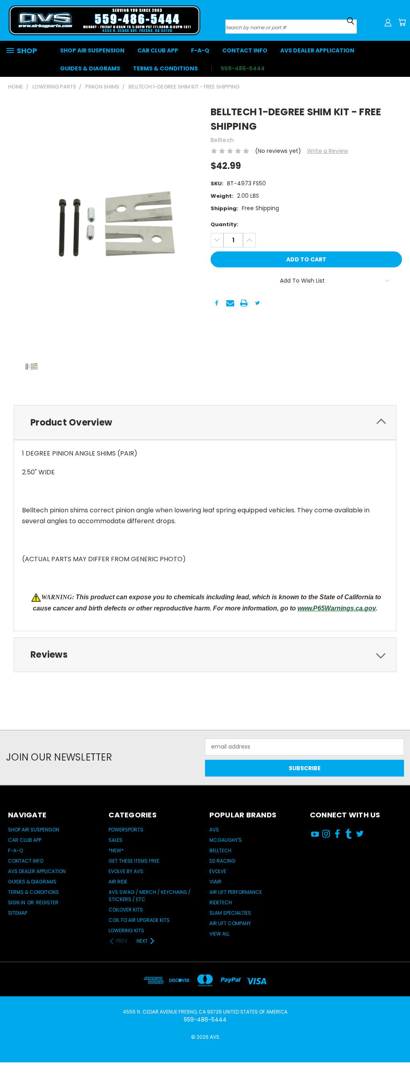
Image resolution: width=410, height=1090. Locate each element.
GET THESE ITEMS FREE (134, 860)
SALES (116, 840)
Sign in (17, 902)
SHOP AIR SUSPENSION (92, 50)
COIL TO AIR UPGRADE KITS (139, 920)
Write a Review (327, 151)
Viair (215, 881)
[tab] (205, 422)
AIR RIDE (118, 881)
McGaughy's (225, 840)
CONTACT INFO (244, 50)
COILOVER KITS (126, 909)
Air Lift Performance (235, 892)
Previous (398, 1059)
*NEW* (116, 850)
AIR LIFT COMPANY (230, 923)
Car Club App (157, 50)
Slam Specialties (230, 912)
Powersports (126, 829)
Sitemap (17, 912)
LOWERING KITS (126, 930)
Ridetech (220, 902)
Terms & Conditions (165, 68)
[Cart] (402, 22)
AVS (214, 829)
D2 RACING (222, 860)
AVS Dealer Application (317, 50)
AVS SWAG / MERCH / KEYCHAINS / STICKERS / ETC (150, 896)
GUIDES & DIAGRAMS (90, 68)
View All (219, 933)
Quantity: (224, 224)
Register (47, 902)
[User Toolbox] (388, 22)
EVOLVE (217, 871)
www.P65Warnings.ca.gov (336, 608)
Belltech (220, 850)
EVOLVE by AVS (126, 871)
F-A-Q (200, 50)
